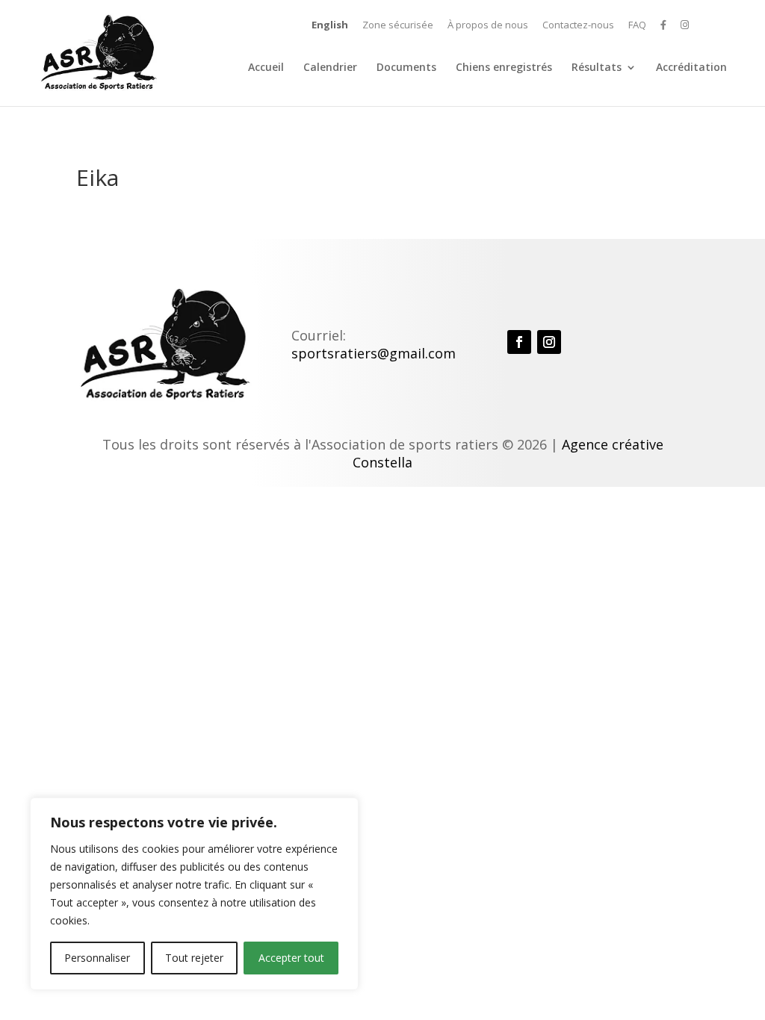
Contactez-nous (578, 25)
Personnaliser (97, 958)
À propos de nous (487, 25)
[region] (194, 893)
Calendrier (330, 68)
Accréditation (691, 68)
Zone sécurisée (397, 25)
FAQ (637, 25)
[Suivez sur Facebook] (519, 342)
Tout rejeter (194, 958)
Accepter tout (291, 958)
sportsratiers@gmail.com (373, 353)
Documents (406, 68)
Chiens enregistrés (504, 68)
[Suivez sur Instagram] (549, 342)
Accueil (266, 68)
